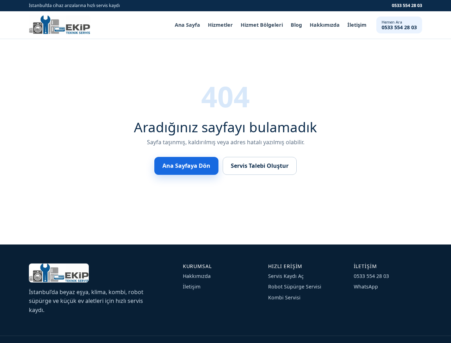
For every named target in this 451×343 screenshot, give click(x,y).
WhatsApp (366, 286)
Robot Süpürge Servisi (294, 286)
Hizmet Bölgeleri (262, 24)
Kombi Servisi (284, 297)
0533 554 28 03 (407, 5)
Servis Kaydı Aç (286, 276)
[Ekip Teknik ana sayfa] (59, 25)
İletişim (356, 24)
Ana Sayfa (187, 24)
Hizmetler (220, 24)
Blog (296, 24)
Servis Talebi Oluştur (260, 166)
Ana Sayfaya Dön (186, 166)
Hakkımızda (325, 24)
